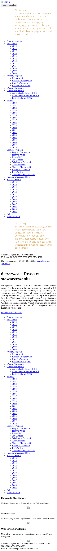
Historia (10, 100)
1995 (14, 115)
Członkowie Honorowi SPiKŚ (25, 95)
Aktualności (12, 43)
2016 (14, 53)
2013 (14, 61)
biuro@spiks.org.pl (42, 261)
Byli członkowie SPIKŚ (22, 98)
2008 (14, 73)
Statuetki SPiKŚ (14, 179)
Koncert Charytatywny (22, 80)
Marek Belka (18, 157)
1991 (14, 105)
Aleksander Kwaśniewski (23, 174)
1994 (14, 113)
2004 (14, 137)
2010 (14, 68)
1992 (14, 108)
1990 (14, 103)
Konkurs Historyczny (21, 85)
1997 (14, 120)
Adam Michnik (18, 164)
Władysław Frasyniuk (21, 162)
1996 (14, 118)
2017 (14, 51)
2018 (14, 48)
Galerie (10, 214)
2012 (14, 63)
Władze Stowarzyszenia (17, 88)
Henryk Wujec (18, 155)
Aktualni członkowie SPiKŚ (24, 93)
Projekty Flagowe (14, 76)
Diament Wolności (15, 150)
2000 (14, 127)
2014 (14, 58)
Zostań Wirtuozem (20, 83)
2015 (14, 56)
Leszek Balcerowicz (21, 169)
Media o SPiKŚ (13, 216)
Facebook (6, 263)
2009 (14, 71)
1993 (14, 110)
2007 (14, 145)
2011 (14, 66)
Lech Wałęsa (17, 172)
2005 (14, 140)
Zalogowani (17, 78)
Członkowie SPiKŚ (15, 90)
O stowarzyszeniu (14, 41)
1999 (14, 125)
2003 (14, 135)
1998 (14, 122)
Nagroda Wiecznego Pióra (18, 177)
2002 (14, 132)
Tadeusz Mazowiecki (21, 167)
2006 (14, 142)
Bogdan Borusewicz (21, 152)
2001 (14, 130)
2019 (14, 46)
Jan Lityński (17, 160)
